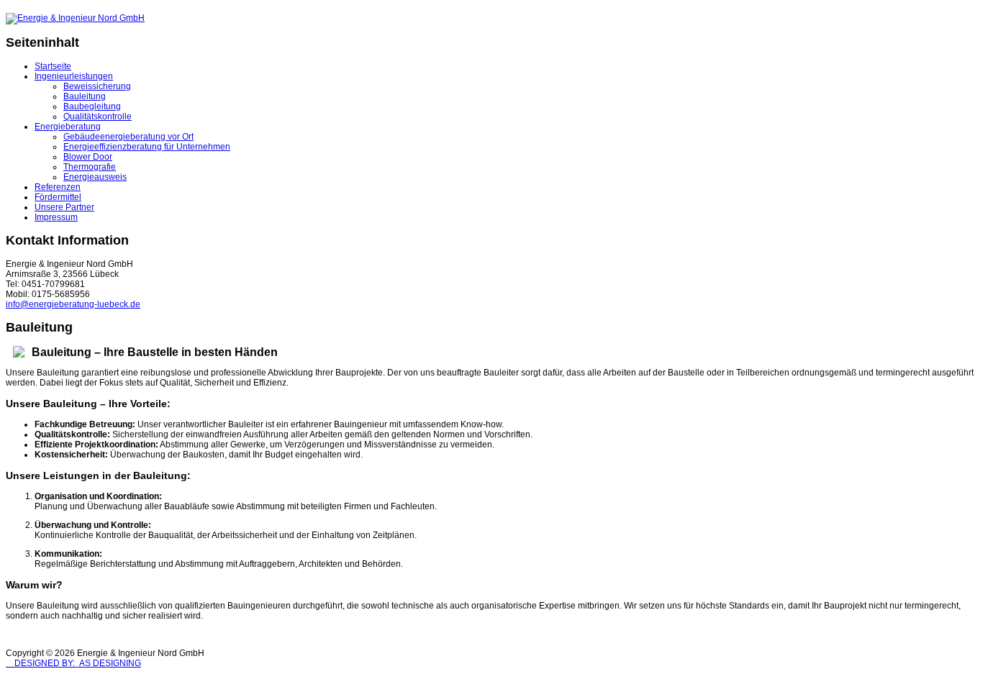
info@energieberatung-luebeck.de (73, 304)
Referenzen (58, 187)
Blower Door (87, 157)
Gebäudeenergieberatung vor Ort (128, 137)
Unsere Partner (64, 207)
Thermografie (89, 167)
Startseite (53, 66)
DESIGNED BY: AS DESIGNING (73, 663)
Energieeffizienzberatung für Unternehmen (146, 147)
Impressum (56, 217)
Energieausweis (95, 177)
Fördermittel (58, 197)
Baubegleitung (92, 106)
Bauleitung (84, 96)
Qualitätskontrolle (97, 116)
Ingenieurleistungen (74, 76)
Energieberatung (68, 127)
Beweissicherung (97, 86)
